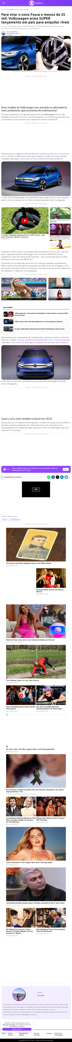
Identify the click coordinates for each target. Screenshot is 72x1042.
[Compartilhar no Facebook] (53, 477)
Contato (49, 989)
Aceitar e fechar (17, 1029)
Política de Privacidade (58, 990)
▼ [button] (59, 71)
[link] (19, 950)
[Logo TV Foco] (36, 3)
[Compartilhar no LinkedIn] (62, 477)
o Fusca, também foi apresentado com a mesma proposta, (43, 340)
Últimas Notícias (37, 990)
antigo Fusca (11, 119)
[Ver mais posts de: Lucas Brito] (3, 33)
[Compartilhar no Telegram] (66, 477)
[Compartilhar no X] (57, 477)
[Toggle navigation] (3, 3)
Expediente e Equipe (23, 990)
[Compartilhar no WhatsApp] (48, 477)
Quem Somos (10, 990)
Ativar (65, 469)
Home (3, 9)
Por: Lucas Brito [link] (12, 31)
